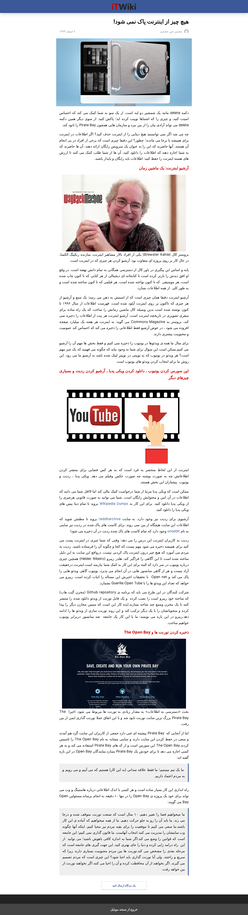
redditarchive (110, 519)
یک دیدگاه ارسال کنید (124, 885)
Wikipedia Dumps (114, 504)
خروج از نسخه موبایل (124, 909)
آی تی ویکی (124, 6)
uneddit (173, 531)
